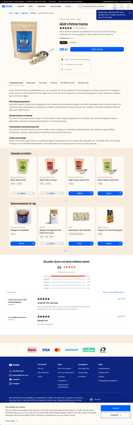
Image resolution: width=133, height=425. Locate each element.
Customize (114, 415)
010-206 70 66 (17, 371)
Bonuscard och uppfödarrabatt (63, 386)
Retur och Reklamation (66, 372)
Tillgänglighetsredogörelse (108, 381)
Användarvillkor (103, 372)
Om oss (40, 368)
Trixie (70, 227)
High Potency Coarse (48, 180)
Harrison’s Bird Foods (67, 19)
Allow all (116, 408)
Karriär (40, 377)
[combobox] (92, 6)
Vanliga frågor (83, 372)
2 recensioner (81, 28)
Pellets (33, 13)
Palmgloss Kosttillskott (19, 230)
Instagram (16, 383)
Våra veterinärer (43, 372)
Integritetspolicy (104, 368)
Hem (10, 13)
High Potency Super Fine (79, 180)
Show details (10, 421)
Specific (42, 227)
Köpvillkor (61, 377)
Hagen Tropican (103, 227)
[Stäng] (129, 13)
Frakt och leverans (64, 368)
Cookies (101, 377)
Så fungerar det (83, 368)
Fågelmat (24, 13)
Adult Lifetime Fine (18, 180)
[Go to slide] (65, 201)
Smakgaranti (62, 381)
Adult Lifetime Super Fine (108, 180)
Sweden (98, 399)
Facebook (16, 379)
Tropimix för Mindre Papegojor (110, 230)
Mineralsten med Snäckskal (80, 230)
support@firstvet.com (110, 2)
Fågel (17, 13)
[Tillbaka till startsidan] (7, 6)
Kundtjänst (82, 377)
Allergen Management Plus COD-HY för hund (50, 231)
